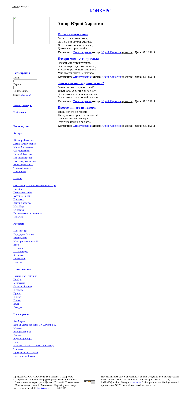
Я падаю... (18, 290)
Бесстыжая (19, 255)
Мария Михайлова (23, 147)
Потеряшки (19, 258)
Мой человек (20, 230)
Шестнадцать (20, 237)
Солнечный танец (22, 286)
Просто (17, 293)
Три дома (18, 349)
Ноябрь (17, 279)
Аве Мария (19, 321)
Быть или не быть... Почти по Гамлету (33, 345)
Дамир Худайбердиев (24, 143)
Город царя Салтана (23, 234)
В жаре (17, 296)
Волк (16, 303)
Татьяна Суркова (22, 168)
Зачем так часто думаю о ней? (81, 83)
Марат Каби (19, 171)
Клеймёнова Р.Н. (45, 388)
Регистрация (21, 72)
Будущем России (22, 195)
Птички (17, 300)
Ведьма (17, 335)
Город (16, 342)
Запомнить (22, 90)
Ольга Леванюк (21, 150)
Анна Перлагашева (23, 164)
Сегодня (17, 307)
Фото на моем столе (73, 34)
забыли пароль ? (26, 95)
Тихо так (18, 216)
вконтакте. (135, 382)
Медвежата (19, 283)
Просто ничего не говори (77, 107)
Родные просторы (22, 338)
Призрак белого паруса (25, 352)
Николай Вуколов (22, 154)
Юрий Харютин (111, 52)
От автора (18, 209)
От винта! (18, 248)
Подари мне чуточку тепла (78, 58)
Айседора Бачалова (23, 140)
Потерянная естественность (27, 213)
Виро (16, 244)
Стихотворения (82, 52)
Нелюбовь (18, 189)
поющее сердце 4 (22, 331)
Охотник (17, 262)
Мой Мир (18, 206)
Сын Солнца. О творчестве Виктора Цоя (34, 185)
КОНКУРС (100, 10)
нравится (126, 52)
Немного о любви (22, 192)
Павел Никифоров (22, 157)
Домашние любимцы (24, 356)
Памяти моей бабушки (25, 276)
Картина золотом (22, 202)
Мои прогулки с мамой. (25, 241)
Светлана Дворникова (24, 161)
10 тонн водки (20, 251)
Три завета (18, 199)
